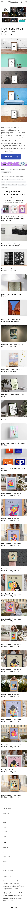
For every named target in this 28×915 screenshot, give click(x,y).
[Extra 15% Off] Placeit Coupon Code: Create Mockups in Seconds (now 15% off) (13, 218)
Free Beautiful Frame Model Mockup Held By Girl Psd (11, 494)
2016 (7, 176)
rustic (3, 187)
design (17, 176)
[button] (2, 2)
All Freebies (12, 169)
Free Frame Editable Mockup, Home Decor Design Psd (11, 320)
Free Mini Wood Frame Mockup (12, 420)
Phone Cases (6, 836)
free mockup (15, 179)
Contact (5, 852)
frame (3, 179)
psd (18, 184)
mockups (20, 182)
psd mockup (23, 184)
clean (14, 176)
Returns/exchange (8, 870)
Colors (5, 831)
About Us (5, 847)
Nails (4, 822)
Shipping (5, 866)
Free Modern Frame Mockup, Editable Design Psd (11, 270)
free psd (21, 179)
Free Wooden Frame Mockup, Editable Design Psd (11, 370)
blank (10, 176)
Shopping (6, 813)
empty (21, 176)
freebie (3, 182)
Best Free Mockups (21, 169)
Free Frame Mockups (6, 172)
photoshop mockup (12, 184)
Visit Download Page (11, 157)
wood (6, 187)
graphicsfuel (9, 182)
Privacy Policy (7, 856)
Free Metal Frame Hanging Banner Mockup (13, 444)
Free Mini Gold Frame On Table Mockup (12, 395)
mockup (14, 182)
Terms (5, 861)
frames (7, 179)
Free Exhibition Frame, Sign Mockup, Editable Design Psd (11, 244)
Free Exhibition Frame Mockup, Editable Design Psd (12, 345)
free (11, 179)
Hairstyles (6, 818)
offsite (24, 182)
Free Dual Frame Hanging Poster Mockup (13, 469)
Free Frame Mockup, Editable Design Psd (11, 295)
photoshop (4, 184)
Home (4, 827)
